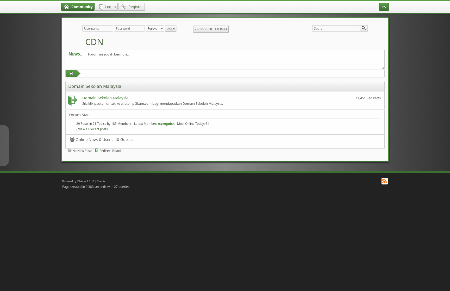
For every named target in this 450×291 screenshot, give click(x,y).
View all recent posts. (93, 129)
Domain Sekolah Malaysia (105, 97)
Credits (101, 181)
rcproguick (166, 123)
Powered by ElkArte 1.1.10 (78, 181)
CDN (94, 42)
